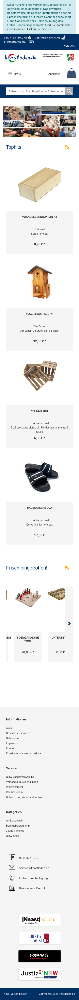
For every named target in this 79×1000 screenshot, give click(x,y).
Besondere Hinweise (18, 733)
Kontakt (69, 45)
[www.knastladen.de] (20, 58)
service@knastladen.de (34, 868)
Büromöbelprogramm (18, 825)
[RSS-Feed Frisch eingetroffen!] (67, 568)
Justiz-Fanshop (15, 830)
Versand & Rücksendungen (22, 781)
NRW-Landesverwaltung (20, 776)
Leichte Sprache (15, 37)
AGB (9, 728)
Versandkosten (19, 994)
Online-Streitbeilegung (33, 878)
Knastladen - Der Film (33, 888)
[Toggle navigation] (10, 73)
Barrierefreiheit (16, 41)
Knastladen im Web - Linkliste (23, 753)
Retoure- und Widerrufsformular (24, 797)
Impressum (12, 743)
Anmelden (54, 73)
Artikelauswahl (14, 820)
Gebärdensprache (47, 37)
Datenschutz (13, 738)
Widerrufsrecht (14, 786)
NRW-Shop (12, 835)
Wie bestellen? (14, 792)
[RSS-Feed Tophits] (67, 147)
